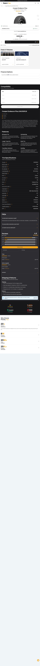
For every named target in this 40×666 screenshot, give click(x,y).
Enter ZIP (3, 0)
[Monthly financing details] (26, 39)
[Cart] (38, 3)
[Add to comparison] (38, 16)
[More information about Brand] (5, 175)
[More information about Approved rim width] (10, 186)
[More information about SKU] (4, 184)
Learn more (35, 297)
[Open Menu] (1, 3)
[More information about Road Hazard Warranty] (11, 204)
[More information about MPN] (5, 208)
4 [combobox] (1, 41)
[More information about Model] (5, 182)
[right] (38, 19)
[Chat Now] (38, 660)
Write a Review (20, 247)
